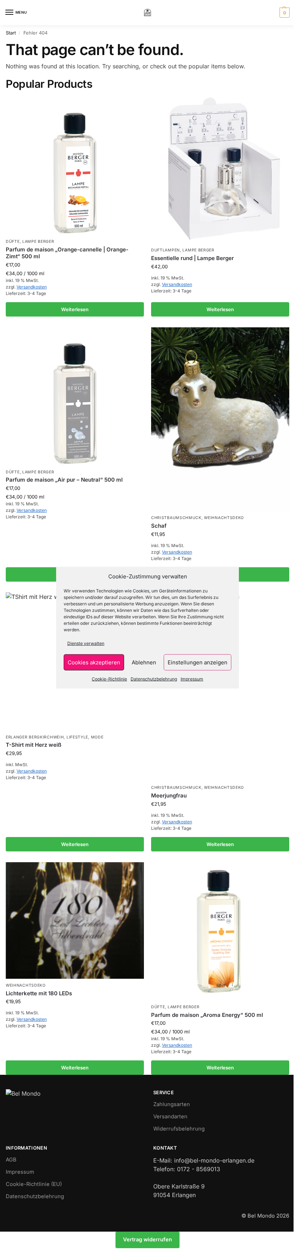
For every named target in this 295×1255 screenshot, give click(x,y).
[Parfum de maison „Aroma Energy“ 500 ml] (220, 931)
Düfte (13, 241)
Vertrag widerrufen (147, 1239)
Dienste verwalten (85, 643)
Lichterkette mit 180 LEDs (39, 993)
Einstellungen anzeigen (197, 662)
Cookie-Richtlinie (109, 679)
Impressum (192, 679)
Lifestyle (77, 737)
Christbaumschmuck (176, 517)
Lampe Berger (38, 241)
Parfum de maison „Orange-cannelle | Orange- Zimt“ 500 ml (67, 253)
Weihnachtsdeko (224, 517)
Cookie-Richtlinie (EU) (34, 1184)
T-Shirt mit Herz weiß (34, 744)
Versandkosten (32, 287)
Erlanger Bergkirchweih (35, 737)
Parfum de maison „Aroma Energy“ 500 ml (207, 1014)
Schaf (159, 525)
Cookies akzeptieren (94, 662)
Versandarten (170, 1116)
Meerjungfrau (169, 795)
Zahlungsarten (171, 1104)
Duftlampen (165, 250)
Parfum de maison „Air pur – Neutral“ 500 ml (64, 479)
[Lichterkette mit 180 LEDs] (75, 920)
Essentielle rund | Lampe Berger (192, 258)
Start (11, 33)
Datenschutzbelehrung (154, 679)
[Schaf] (220, 419)
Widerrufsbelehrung (179, 1129)
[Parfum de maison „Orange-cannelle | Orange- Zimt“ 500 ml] (75, 166)
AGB (11, 1159)
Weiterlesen (74, 309)
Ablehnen (144, 662)
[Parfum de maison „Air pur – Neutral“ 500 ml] (75, 396)
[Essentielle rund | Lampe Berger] (220, 170)
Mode (97, 737)
